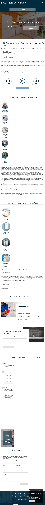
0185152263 (15, 26)
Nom (3, 460)
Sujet (4, 469)
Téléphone (18, 465)
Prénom (17, 460)
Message (4, 474)
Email (4, 465)
